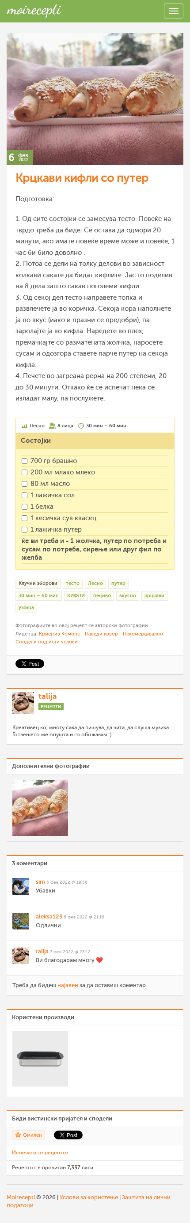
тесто (73, 583)
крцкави (154, 596)
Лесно (95, 583)
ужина (26, 607)
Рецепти (51, 706)
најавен (67, 985)
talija (47, 696)
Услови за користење (89, 1197)
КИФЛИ (76, 596)
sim (40, 881)
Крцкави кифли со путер (81, 177)
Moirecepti (21, 1197)
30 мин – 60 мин (39, 596)
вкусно (127, 596)
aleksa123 (49, 916)
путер (118, 583)
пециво (102, 596)
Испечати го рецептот (40, 1153)
